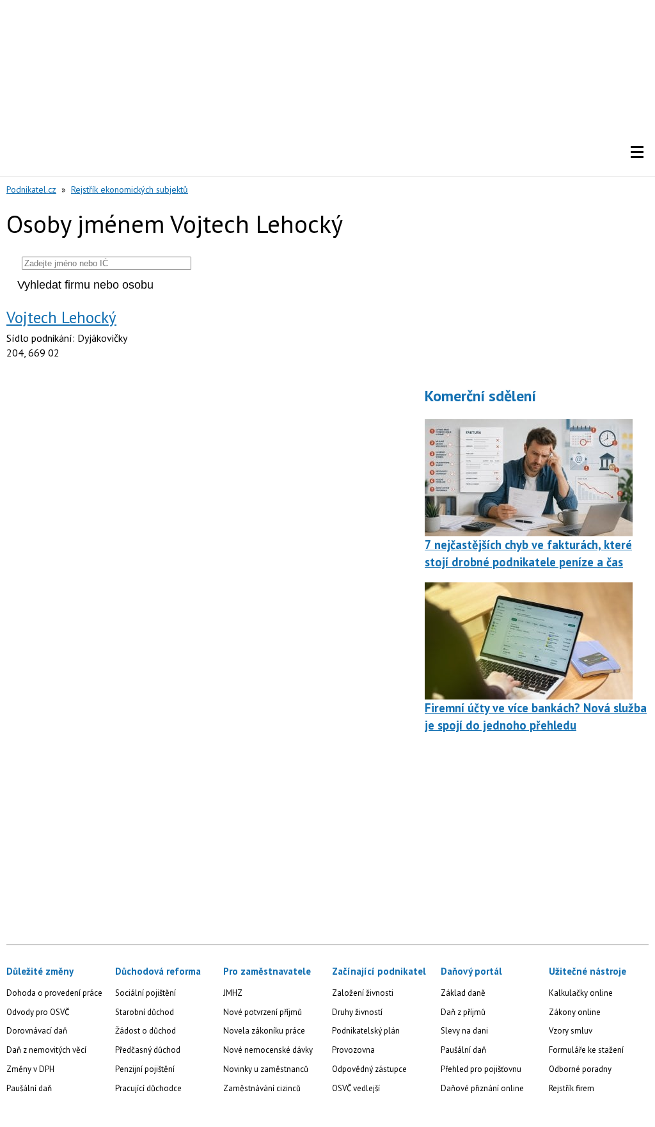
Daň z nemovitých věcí (46, 1049)
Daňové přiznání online (482, 1088)
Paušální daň (29, 1088)
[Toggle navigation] (637, 152)
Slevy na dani (464, 1030)
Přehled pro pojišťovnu (481, 1069)
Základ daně (463, 992)
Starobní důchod (144, 1012)
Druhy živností (357, 1012)
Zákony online (575, 1012)
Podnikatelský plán (366, 1030)
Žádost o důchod (145, 1030)
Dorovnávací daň (36, 1030)
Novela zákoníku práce (264, 1030)
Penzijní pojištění (145, 1069)
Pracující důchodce (148, 1088)
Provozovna (353, 1049)
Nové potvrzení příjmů (262, 1012)
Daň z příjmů (463, 1012)
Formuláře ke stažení (586, 1049)
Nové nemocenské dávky (268, 1049)
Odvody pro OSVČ (37, 1012)
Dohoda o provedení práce (54, 992)
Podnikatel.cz (31, 189)
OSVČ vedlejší (356, 1088)
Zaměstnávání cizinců (262, 1088)
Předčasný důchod (147, 1049)
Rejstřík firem (571, 1088)
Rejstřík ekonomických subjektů (129, 189)
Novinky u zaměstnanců (265, 1069)
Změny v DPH (30, 1069)
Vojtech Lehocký (61, 317)
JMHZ (232, 992)
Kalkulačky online (581, 992)
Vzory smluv (570, 1030)
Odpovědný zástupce (369, 1069)
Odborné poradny (580, 1069)
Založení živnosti (362, 992)
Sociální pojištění (145, 992)
